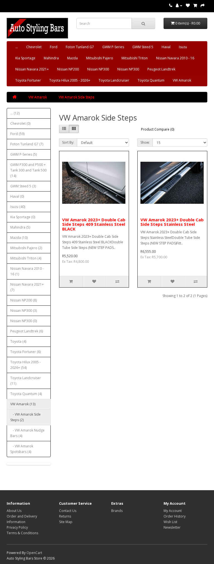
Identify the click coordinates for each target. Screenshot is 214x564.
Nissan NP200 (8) (23, 300)
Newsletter (172, 527)
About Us (14, 510)
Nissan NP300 (98, 69)
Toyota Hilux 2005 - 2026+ (69, 80)
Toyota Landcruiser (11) (25, 381)
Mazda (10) (19, 237)
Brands (117, 510)
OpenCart (34, 552)
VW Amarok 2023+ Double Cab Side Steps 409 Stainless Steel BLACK (93, 224)
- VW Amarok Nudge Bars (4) (27, 433)
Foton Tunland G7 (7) (26, 144)
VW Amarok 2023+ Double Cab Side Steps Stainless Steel (172, 222)
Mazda (72, 58)
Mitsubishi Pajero (99, 58)
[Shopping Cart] (195, 5)
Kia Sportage (25, 58)
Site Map (65, 521)
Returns (65, 516)
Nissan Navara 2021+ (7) (27, 287)
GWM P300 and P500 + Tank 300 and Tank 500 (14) (28, 170)
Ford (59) (17, 133)
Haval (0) (17, 196)
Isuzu (183, 47)
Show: (145, 142)
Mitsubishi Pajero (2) (26, 248)
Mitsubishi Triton (134, 58)
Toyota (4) (18, 341)
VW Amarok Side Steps (76, 97)
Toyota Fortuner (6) (25, 351)
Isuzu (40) (17, 206)
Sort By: (68, 142)
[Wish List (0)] (188, 5)
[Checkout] (203, 5)
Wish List (170, 521)
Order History (175, 516)
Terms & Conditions (22, 533)
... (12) (15, 113)
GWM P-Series (113, 47)
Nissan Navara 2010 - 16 (175, 58)
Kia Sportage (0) (22, 217)
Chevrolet (34, 47)
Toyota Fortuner (28, 80)
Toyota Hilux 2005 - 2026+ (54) (25, 365)
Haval (166, 47)
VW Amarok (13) (22, 404)
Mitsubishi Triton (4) (25, 258)
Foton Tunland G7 (80, 47)
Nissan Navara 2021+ (32, 69)
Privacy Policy (17, 527)
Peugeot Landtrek (161, 69)
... (16, 47)
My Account (173, 510)
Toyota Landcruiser (114, 80)
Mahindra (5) (20, 227)
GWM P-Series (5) (23, 154)
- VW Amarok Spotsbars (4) (21, 449)
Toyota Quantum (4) (26, 393)
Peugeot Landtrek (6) (26, 331)
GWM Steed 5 (142, 47)
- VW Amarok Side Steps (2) (25, 417)
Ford (53, 47)
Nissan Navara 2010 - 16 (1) (27, 271)
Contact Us (67, 510)
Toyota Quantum (151, 80)
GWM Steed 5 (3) (23, 186)
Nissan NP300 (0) (23, 320)
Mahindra (51, 58)
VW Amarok (182, 80)
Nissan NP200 (68, 69)
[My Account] (179, 5)
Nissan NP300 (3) (23, 310)
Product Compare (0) (157, 129)
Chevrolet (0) (20, 123)
